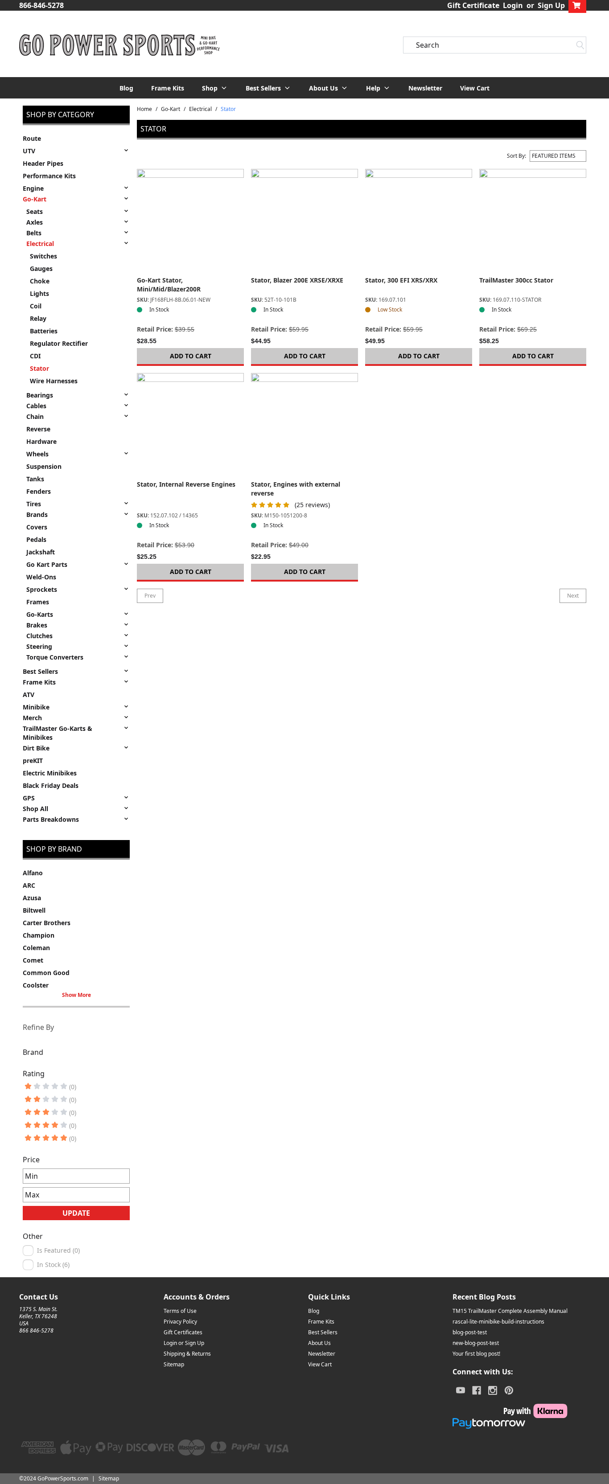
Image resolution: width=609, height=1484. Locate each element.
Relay (38, 318)
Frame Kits (167, 88)
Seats (34, 211)
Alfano (33, 873)
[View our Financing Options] (510, 1423)
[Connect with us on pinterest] (509, 1390)
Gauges (41, 268)
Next (573, 595)
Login (513, 5)
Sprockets (41, 589)
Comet (33, 960)
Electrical (40, 243)
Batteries (44, 331)
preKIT (33, 760)
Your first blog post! (476, 1353)
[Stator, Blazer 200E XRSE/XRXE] (304, 222)
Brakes (36, 625)
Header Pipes (43, 163)
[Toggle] (126, 150)
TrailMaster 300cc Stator (516, 280)
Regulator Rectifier (59, 343)
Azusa (32, 898)
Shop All (35, 808)
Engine (33, 188)
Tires (33, 504)
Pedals (36, 539)
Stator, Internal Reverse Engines (186, 484)
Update (76, 1213)
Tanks (35, 479)
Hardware (41, 441)
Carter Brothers (46, 922)
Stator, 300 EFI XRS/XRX (401, 280)
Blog (126, 88)
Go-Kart (34, 199)
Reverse (38, 429)
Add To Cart (190, 356)
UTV (29, 151)
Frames (37, 602)
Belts (33, 233)
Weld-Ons (41, 577)
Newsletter (425, 88)
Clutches (39, 635)
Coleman (36, 947)
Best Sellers (40, 671)
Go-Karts (39, 614)
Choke (39, 281)
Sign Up (551, 5)
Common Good (46, 972)
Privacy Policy (180, 1321)
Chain (35, 416)
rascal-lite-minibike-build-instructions (498, 1321)
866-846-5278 (41, 5)
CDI (35, 356)
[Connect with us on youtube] (461, 1390)
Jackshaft (40, 552)
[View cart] (577, 5)
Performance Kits (49, 176)
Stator (39, 368)
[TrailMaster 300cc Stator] (532, 222)
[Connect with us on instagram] (493, 1390)
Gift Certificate (473, 5)
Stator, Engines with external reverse (295, 488)
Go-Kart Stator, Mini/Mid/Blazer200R (169, 284)
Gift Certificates (183, 1332)
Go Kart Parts (46, 564)
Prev (150, 595)
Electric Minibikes (50, 773)
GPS (29, 798)
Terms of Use (180, 1311)
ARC (29, 885)
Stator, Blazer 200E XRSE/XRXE (297, 280)
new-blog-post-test (476, 1343)
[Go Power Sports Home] (119, 45)
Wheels (37, 454)
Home (144, 109)
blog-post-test (470, 1332)
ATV (28, 694)
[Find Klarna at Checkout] (510, 1411)
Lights (39, 293)
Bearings (39, 395)
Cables (36, 406)
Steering (39, 646)
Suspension (44, 466)
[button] (215, 88)
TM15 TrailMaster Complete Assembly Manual (510, 1311)
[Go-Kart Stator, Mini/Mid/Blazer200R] (190, 222)
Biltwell (34, 910)
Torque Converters (54, 657)
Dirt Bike (36, 748)
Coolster (36, 985)
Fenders (38, 491)
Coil (35, 306)
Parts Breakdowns (51, 819)
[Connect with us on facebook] (477, 1390)
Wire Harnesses (54, 381)
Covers (36, 527)
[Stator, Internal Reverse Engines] (190, 426)
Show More (76, 995)
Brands (37, 514)
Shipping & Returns (187, 1353)
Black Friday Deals (50, 785)
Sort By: (516, 156)
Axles (34, 222)
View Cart (475, 88)
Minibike (36, 707)
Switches (43, 256)
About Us (319, 1343)
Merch (32, 717)
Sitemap (174, 1364)
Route (32, 138)
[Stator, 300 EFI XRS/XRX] (418, 222)
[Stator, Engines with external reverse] (304, 426)
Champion (38, 935)
